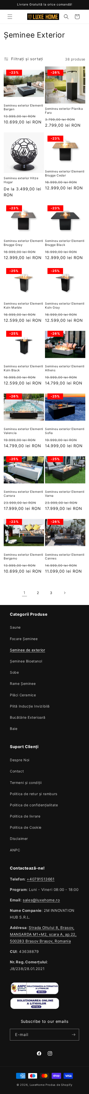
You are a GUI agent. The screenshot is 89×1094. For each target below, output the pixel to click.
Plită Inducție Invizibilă (30, 706)
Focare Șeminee (24, 639)
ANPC (15, 850)
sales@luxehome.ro (41, 900)
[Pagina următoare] (64, 592)
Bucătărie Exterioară (27, 717)
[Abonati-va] (73, 1034)
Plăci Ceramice (23, 695)
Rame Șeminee (23, 683)
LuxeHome (37, 1085)
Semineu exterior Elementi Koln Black (23, 368)
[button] (9, 16)
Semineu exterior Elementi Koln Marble (23, 305)
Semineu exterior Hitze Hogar (21, 180)
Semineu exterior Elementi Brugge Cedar (65, 173)
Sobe (14, 672)
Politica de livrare (25, 816)
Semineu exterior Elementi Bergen (23, 107)
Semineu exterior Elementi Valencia (23, 431)
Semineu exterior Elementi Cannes (65, 556)
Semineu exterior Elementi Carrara (23, 493)
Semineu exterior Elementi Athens (65, 368)
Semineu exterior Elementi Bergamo (23, 556)
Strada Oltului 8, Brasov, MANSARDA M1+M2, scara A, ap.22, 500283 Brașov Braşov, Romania (43, 934)
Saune (15, 627)
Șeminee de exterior (27, 650)
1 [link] (24, 592)
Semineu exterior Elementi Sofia (65, 431)
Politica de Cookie (26, 827)
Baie (13, 728)
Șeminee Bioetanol (26, 661)
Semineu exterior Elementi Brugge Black (65, 243)
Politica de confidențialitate (34, 805)
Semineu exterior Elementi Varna (65, 493)
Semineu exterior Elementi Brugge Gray (23, 243)
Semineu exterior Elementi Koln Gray (65, 305)
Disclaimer (19, 838)
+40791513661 (40, 879)
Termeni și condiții (26, 782)
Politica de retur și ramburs (33, 794)
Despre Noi (19, 760)
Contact (17, 771)
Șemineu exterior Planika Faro (64, 110)
